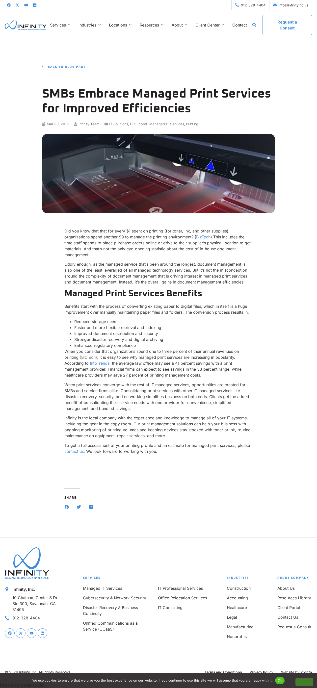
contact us (74, 451)
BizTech (203, 236)
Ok (280, 680)
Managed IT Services (166, 124)
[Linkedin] (34, 5)
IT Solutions (118, 124)
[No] (304, 682)
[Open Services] (69, 25)
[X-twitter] (17, 5)
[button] (254, 25)
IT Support (138, 124)
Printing (192, 124)
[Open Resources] (162, 25)
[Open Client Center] (223, 25)
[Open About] (186, 25)
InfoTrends (99, 363)
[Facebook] (8, 5)
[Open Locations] (130, 25)
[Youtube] (26, 5)
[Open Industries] (100, 25)
